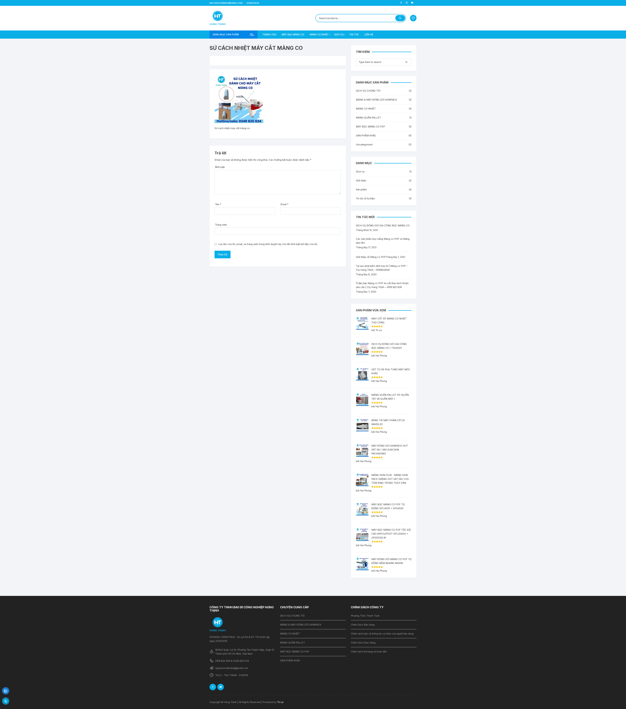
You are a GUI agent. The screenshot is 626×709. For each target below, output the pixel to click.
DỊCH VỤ (339, 34)
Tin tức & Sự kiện (365, 198)
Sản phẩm (361, 189)
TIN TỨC (354, 34)
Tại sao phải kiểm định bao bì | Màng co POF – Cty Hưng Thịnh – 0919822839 (382, 267)
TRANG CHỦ (269, 34)
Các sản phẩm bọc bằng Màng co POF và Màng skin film (383, 240)
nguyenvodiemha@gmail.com (225, 3)
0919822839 (252, 3)
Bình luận (220, 167)
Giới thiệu (361, 180)
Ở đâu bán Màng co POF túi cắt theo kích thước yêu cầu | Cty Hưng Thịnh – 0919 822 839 (382, 285)
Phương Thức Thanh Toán (365, 615)
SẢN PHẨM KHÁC (366, 135)
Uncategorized (364, 144)
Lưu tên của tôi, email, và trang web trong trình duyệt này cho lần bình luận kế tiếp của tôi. (268, 244)
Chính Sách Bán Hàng (363, 624)
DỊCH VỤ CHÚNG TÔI (368, 90)
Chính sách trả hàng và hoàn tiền (369, 651)
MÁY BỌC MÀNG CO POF (370, 126)
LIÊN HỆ (368, 34)
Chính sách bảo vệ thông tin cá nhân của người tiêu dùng (382, 633)
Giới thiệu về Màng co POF (371, 256)
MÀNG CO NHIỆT (319, 34)
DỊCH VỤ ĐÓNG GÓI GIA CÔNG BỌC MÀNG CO (383, 225)
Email (284, 204)
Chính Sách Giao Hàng (363, 642)
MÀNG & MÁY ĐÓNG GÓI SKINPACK (376, 99)
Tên (218, 204)
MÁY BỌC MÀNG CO (293, 34)
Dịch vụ (360, 171)
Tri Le (280, 702)
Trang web (221, 224)
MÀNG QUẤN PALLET (368, 117)
